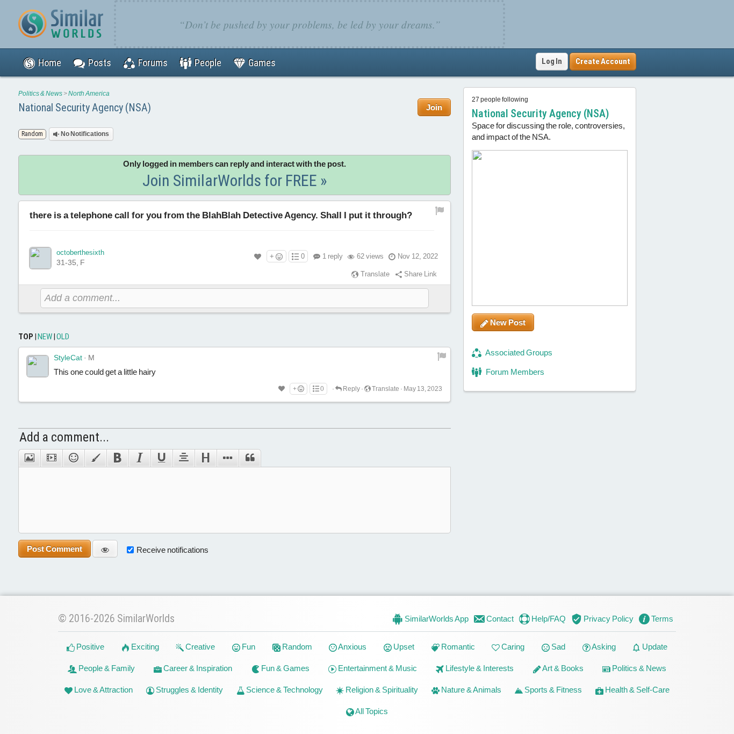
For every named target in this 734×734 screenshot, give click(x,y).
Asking (603, 646)
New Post (507, 322)
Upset (403, 646)
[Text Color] (95, 458)
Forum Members (514, 371)
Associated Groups (518, 352)
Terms (661, 618)
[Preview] (105, 549)
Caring (512, 646)
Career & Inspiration (197, 668)
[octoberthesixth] (40, 258)
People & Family (106, 668)
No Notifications (84, 134)
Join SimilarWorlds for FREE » (234, 180)
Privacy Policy (608, 618)
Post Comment (54, 548)
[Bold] (117, 458)
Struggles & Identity (188, 689)
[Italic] (139, 458)
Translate (374, 274)
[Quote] (250, 458)
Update (654, 646)
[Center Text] (183, 458)
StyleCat (68, 357)
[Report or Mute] (439, 210)
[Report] (441, 356)
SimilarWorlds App (436, 618)
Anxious (351, 646)
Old (62, 336)
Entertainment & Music (376, 668)
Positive (89, 646)
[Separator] (228, 458)
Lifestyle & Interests (479, 668)
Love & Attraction (103, 689)
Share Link (419, 274)
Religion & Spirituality (381, 689)
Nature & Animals (470, 689)
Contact (499, 618)
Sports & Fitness (552, 689)
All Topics (371, 711)
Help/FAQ (548, 618)
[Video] (51, 458)
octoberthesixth (80, 252)
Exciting (144, 646)
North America (89, 93)
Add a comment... (64, 437)
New (45, 336)
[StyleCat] (37, 366)
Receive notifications (172, 549)
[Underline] (161, 458)
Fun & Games (285, 668)
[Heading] (206, 458)
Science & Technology (283, 689)
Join (434, 107)
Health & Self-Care (636, 689)
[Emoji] (73, 458)
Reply (351, 389)
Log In (552, 61)
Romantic (457, 646)
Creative (199, 646)
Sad (557, 646)
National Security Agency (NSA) (84, 107)
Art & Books (562, 668)
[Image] (29, 458)
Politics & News (40, 93)
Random (296, 646)
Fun (247, 646)
